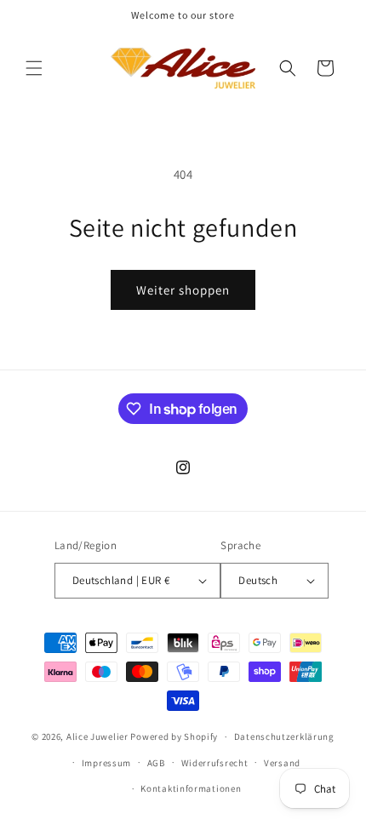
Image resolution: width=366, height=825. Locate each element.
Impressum (106, 763)
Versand (282, 763)
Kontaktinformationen (190, 788)
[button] (34, 68)
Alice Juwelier (97, 736)
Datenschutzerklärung (284, 736)
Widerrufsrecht (215, 763)
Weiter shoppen (183, 290)
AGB (156, 763)
